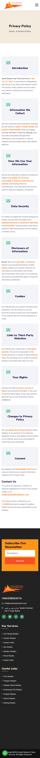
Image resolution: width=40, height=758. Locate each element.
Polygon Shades (9, 681)
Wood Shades (8, 656)
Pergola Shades (9, 694)
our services (10, 133)
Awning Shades (9, 703)
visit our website (26, 133)
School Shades (9, 698)
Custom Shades (9, 638)
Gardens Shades (9, 651)
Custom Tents (8, 643)
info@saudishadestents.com (15, 603)
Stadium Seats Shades (12, 685)
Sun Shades (8, 647)
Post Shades (8, 676)
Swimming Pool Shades (12, 690)
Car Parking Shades (11, 634)
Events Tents (8, 660)
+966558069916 (12, 598)
